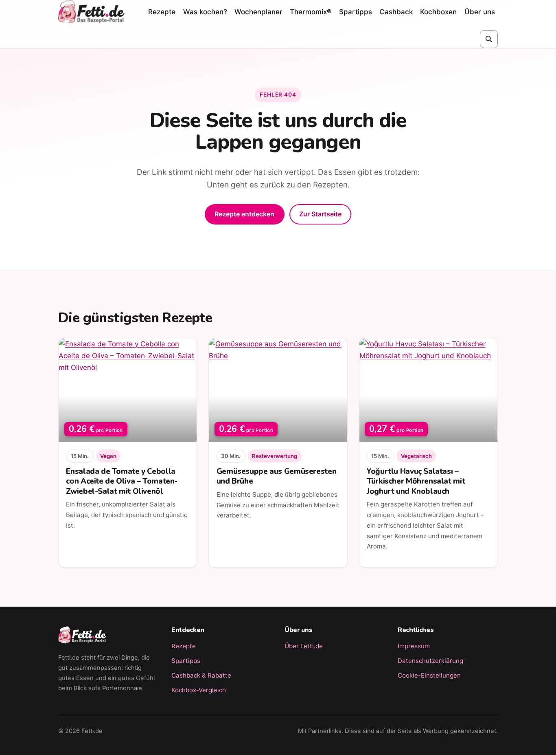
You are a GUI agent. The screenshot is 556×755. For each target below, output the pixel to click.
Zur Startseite (320, 214)
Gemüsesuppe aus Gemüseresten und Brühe (276, 476)
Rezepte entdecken (244, 214)
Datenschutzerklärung (430, 661)
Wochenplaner (258, 12)
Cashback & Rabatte (201, 675)
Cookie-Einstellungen (429, 675)
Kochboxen (438, 12)
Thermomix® (310, 12)
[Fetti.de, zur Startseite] (91, 12)
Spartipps (355, 12)
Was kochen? (205, 12)
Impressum (414, 646)
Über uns (479, 12)
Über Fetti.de (304, 646)
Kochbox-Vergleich (198, 690)
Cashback (396, 12)
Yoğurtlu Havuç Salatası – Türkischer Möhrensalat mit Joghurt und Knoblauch (416, 481)
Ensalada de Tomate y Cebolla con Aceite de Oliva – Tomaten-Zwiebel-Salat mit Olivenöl (121, 481)
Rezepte (161, 12)
